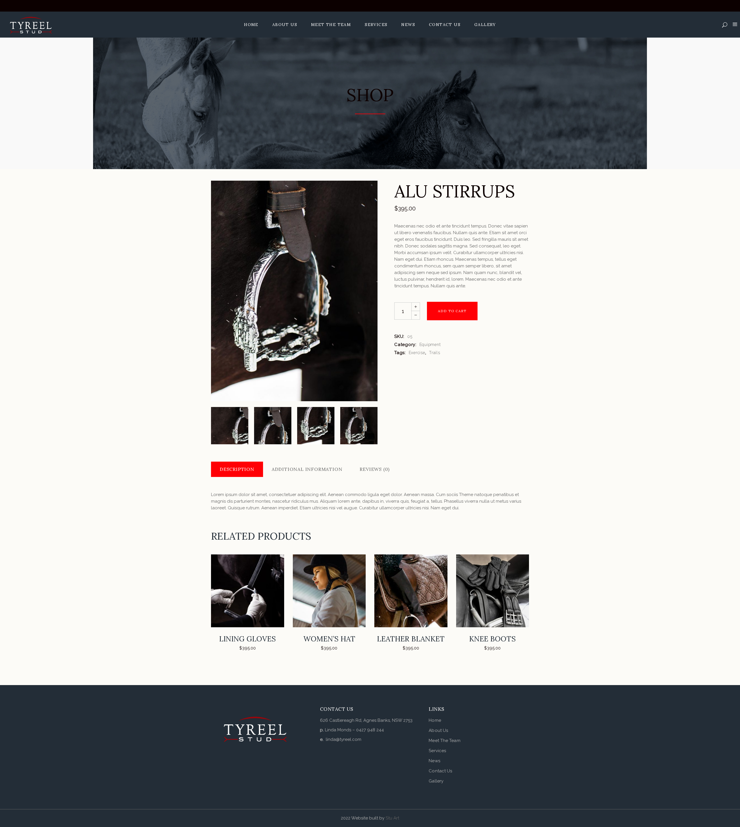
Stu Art (392, 818)
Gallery (436, 781)
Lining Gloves (247, 638)
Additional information (307, 469)
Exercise (417, 352)
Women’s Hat (329, 638)
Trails (434, 352)
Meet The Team (444, 740)
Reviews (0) (375, 469)
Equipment (430, 344)
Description (237, 469)
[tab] (237, 469)
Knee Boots (492, 638)
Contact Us (440, 771)
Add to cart (452, 311)
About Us (438, 730)
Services (437, 750)
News (434, 760)
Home (435, 720)
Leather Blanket (411, 638)
